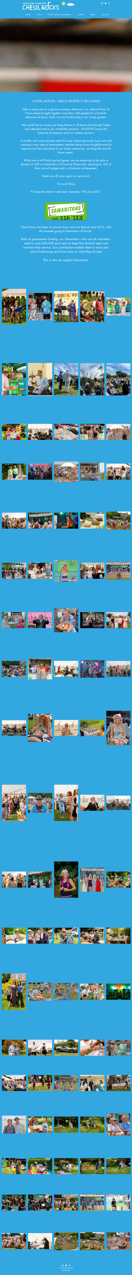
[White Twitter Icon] (105, 3)
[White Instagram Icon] (102, 3)
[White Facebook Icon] (109, 3)
